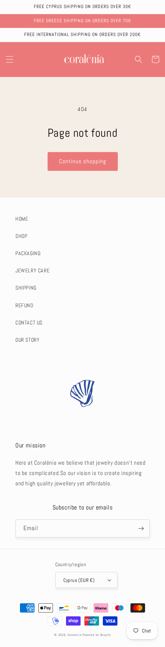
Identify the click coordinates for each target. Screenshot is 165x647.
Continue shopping (82, 161)
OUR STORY (27, 339)
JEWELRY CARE (32, 270)
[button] (9, 59)
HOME (21, 218)
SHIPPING (25, 287)
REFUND (24, 305)
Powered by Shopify (96, 635)
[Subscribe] (140, 528)
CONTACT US (29, 322)
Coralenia (74, 635)
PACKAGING (27, 253)
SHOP (21, 236)
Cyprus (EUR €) (79, 580)
